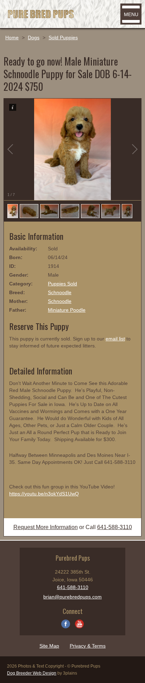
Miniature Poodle (67, 310)
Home (12, 37)
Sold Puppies (63, 37)
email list (115, 339)
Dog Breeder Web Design (31, 673)
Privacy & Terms (88, 646)
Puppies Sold (62, 283)
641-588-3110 (114, 527)
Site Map (49, 646)
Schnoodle (59, 292)
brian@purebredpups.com (72, 597)
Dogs (33, 37)
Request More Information (45, 527)
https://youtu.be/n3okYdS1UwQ (44, 493)
